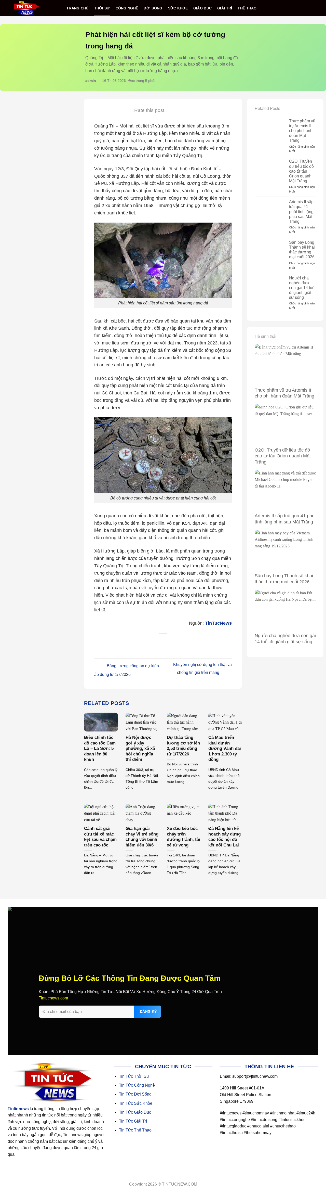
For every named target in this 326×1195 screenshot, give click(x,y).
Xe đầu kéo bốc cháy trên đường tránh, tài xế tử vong (183, 836)
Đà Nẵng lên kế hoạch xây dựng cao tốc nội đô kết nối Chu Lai (224, 836)
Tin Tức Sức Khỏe (135, 1103)
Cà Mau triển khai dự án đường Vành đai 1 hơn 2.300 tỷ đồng (224, 748)
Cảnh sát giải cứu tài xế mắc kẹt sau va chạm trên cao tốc (100, 836)
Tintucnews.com (53, 998)
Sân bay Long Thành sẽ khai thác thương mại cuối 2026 (302, 249)
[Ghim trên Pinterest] (173, 643)
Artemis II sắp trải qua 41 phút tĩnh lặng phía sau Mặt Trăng (301, 212)
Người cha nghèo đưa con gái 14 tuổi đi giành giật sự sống (302, 288)
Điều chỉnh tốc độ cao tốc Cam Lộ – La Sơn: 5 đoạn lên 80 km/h (100, 748)
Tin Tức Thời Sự (134, 1076)
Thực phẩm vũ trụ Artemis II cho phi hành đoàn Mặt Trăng (302, 131)
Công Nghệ (127, 8)
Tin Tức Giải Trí (133, 1121)
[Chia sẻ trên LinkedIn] (184, 643)
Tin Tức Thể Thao (135, 1130)
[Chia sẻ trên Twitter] (153, 643)
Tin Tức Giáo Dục (135, 1112)
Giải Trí (224, 8)
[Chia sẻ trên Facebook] (142, 643)
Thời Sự (102, 8)
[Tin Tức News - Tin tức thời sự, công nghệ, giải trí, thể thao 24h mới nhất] (26, 8)
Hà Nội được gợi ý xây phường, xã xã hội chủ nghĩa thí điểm (140, 748)
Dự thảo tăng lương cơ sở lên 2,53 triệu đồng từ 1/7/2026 (183, 745)
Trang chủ (77, 8)
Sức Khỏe (178, 8)
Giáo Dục (202, 8)
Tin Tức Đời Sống (135, 1094)
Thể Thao (247, 8)
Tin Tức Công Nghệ (137, 1085)
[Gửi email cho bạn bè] (163, 643)
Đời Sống (153, 8)
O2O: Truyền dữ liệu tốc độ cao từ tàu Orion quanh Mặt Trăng (301, 171)
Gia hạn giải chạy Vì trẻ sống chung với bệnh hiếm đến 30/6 (142, 836)
